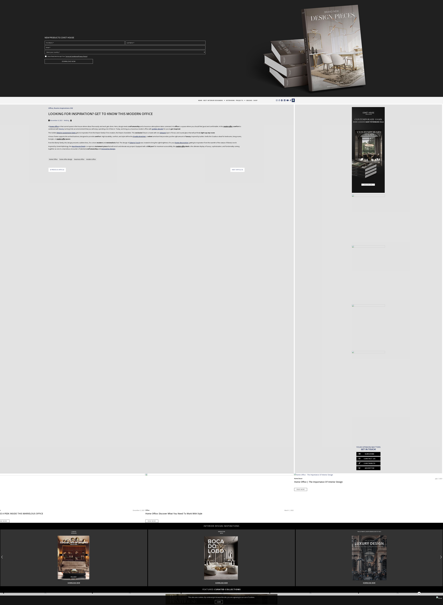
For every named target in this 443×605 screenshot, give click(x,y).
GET (124, 318)
